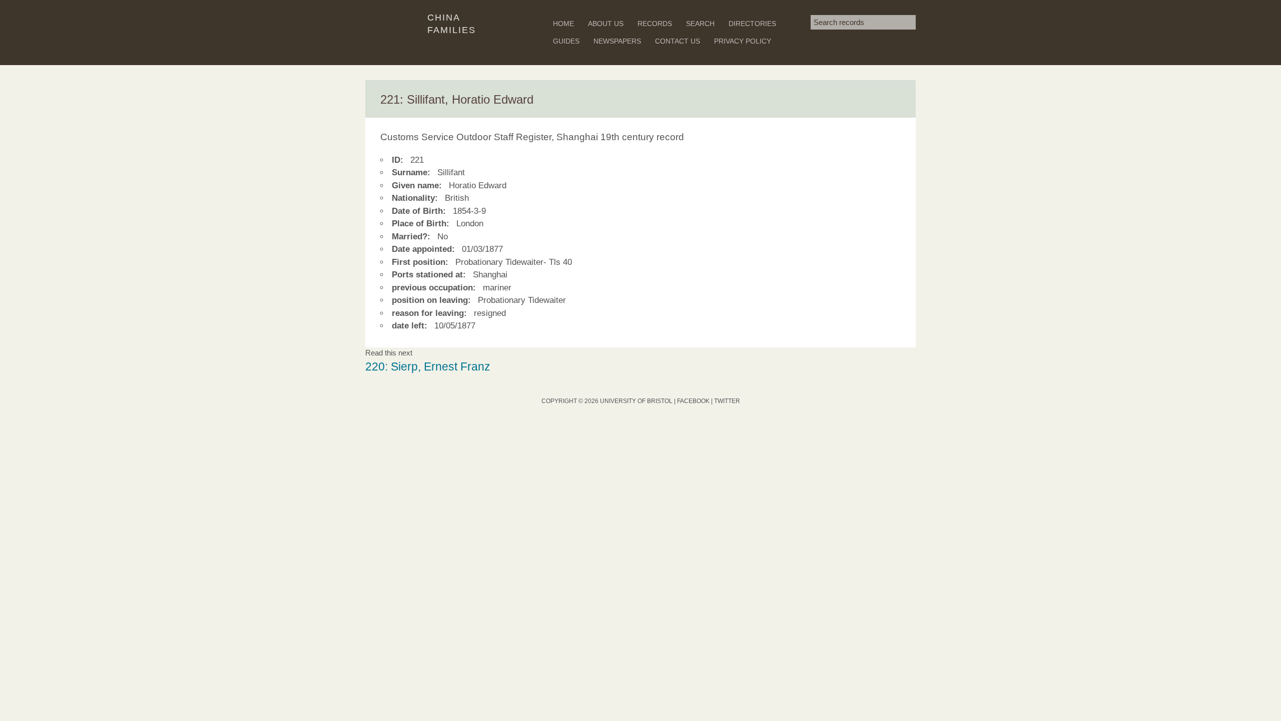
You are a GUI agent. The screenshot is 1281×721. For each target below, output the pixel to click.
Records (654, 24)
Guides (566, 41)
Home (563, 24)
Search (700, 24)
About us (605, 24)
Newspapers (617, 41)
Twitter (727, 401)
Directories (752, 24)
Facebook (693, 401)
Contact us (677, 41)
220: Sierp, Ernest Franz (427, 366)
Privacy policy (742, 41)
